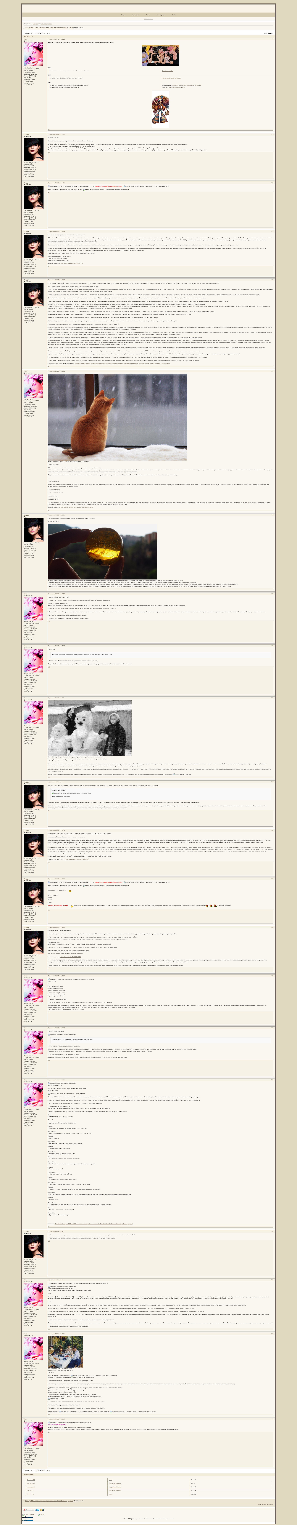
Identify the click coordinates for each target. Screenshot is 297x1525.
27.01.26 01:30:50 (60, 593)
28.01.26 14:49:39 (60, 879)
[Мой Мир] (43, 1509)
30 (36, 33)
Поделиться (51, 39)
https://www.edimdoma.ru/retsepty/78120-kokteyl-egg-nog (77, 507)
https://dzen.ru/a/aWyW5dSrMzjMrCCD (72, 263)
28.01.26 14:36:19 (60, 830)
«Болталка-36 (31, 1480)
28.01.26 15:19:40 (60, 927)
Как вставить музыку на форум (171, 78)
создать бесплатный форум (265, 1504)
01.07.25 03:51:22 (60, 39)
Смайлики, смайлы (167, 71)
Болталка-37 (30, 1490)
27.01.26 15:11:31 (60, 698)
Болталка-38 (30, 1494)
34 (44, 33)
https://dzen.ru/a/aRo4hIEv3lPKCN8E (70, 957)
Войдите (35, 23)
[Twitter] (38, 1509)
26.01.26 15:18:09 (60, 231)
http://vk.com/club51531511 (177, 87)
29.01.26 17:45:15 (60, 1333)
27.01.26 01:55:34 (60, 645)
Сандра (26, 134)
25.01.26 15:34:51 (60, 183)
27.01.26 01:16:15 (60, 515)
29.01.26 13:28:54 (60, 1080)
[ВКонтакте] (35, 1509)
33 (42, 33)
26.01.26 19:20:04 (60, 371)
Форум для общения (115, 1483)
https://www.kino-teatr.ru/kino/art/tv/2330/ (77, 859)
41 (48, 33)
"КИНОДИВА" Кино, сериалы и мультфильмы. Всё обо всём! (46, 28)
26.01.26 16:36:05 (60, 279)
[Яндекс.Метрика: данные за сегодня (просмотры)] (28, 1515)
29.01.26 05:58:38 (60, 975)
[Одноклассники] (40, 1509)
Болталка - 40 (31, 1483)
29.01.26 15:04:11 (60, 1231)
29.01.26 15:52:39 (60, 1280)
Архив (70, 28)
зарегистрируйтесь (46, 23)
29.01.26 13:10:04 (60, 1028)
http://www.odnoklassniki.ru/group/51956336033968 (186, 85)
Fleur (25, 39)
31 (38, 33)
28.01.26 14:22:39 (60, 782)
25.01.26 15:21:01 (60, 134)
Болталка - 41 (31, 1487)
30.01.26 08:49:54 (60, 1419)
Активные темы (148, 18)
